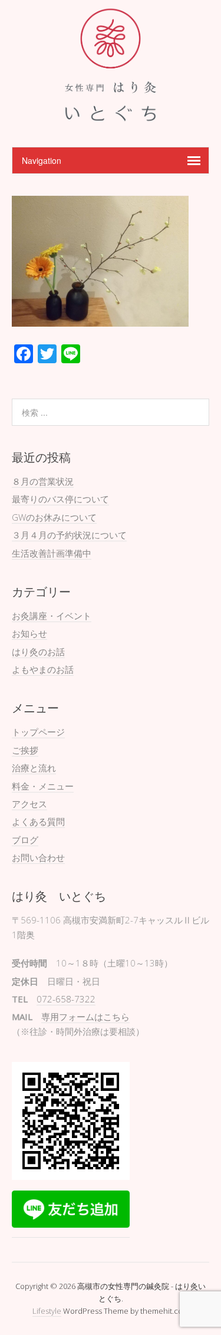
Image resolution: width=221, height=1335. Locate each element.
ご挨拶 (25, 750)
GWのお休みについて (54, 517)
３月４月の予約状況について (69, 535)
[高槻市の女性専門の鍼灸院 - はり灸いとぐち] (110, 117)
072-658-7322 (66, 999)
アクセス (29, 804)
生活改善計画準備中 (51, 553)
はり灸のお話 (38, 651)
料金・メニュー (43, 786)
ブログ (25, 840)
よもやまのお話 (43, 669)
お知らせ (29, 633)
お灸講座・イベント (51, 616)
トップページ (38, 732)
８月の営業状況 (43, 481)
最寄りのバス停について (60, 499)
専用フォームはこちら (85, 1016)
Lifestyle (46, 1311)
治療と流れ (34, 768)
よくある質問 (38, 821)
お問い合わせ (38, 857)
